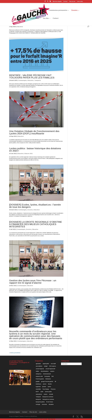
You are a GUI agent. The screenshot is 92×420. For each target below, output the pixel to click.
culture (37, 371)
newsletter (38, 389)
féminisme (48, 379)
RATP (37, 391)
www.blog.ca (58, 419)
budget (45, 366)
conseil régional (40, 368)
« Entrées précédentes (14, 352)
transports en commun (48, 399)
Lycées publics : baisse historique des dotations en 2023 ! (35, 149)
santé (41, 391)
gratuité (37, 381)
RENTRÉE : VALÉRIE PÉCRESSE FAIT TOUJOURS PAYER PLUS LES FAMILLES (31, 76)
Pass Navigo (46, 389)
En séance (41, 10)
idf (55, 381)
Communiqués (22, 80)
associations (39, 366)
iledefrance (38, 384)
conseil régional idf (50, 368)
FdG (52, 376)
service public (48, 391)
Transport (38, 396)
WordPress (34, 416)
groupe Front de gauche (47, 381)
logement (38, 386)
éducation (51, 404)
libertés (50, 384)
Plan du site (72, 1)
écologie (38, 404)
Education (20, 26)
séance (45, 394)
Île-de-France (49, 402)
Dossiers (74, 10)
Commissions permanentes (58, 10)
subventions (39, 394)
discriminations (45, 371)
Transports (37, 80)
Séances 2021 (28, 153)
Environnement (47, 374)
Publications (34, 18)
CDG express (52, 366)
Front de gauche (40, 379)
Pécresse (53, 389)
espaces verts (39, 376)
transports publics (40, 402)
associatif (53, 363)
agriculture (38, 363)
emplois (52, 371)
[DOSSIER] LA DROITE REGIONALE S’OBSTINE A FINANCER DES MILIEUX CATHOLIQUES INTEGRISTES (35, 224)
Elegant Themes (19, 416)
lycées (49, 386)
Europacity (47, 376)
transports (38, 399)
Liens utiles (80, 1)
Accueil (32, 10)
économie (44, 404)
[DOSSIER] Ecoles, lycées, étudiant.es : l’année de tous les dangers (35, 205)
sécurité (51, 394)
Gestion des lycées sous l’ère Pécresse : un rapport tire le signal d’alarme (32, 281)
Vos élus (46, 18)
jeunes (44, 384)
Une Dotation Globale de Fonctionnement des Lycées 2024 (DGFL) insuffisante (34, 132)
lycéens (44, 386)
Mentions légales (57, 1)
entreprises (38, 374)
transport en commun (47, 396)
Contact (65, 1)
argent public (46, 363)
